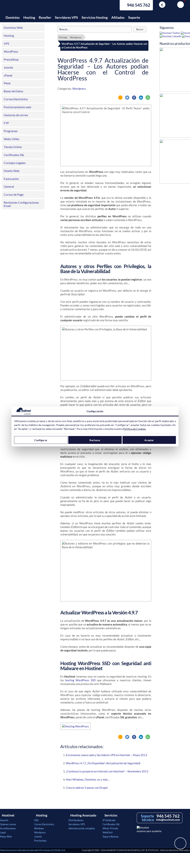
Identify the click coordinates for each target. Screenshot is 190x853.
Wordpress (76, 37)
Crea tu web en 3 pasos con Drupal (87, 787)
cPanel (8, 75)
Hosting (29, 17)
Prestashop (40, 840)
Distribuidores (75, 820)
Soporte (134, 17)
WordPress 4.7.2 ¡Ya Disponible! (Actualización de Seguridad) (103, 763)
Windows (39, 828)
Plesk (7, 83)
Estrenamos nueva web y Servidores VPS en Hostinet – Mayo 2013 (106, 755)
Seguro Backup (110, 836)
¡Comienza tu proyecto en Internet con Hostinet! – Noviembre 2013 (107, 771)
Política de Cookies (134, 428)
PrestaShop (11, 59)
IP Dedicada (109, 820)
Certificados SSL (14, 155)
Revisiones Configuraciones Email (21, 204)
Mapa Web (6, 836)
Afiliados (118, 17)
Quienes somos (8, 824)
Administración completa (81, 828)
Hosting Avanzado (83, 815)
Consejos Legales (15, 163)
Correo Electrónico (16, 99)
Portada (63, 37)
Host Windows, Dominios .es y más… (88, 779)
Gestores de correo (16, 115)
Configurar (40, 440)
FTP (6, 123)
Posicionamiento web (17, 107)
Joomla (8, 67)
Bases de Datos (13, 91)
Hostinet (21, 7)
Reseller (45, 17)
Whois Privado (110, 828)
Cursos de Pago (14, 194)
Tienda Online (13, 147)
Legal (3, 832)
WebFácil (107, 832)
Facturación (11, 178)
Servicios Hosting (95, 17)
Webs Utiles (11, 139)
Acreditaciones (8, 828)
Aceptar (149, 440)
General (9, 186)
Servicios (110, 815)
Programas (11, 131)
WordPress (11, 51)
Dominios (13, 17)
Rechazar (94, 440)
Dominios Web (13, 27)
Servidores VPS (66, 17)
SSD (36, 820)
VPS (6, 43)
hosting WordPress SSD (80, 680)
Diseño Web (11, 170)
